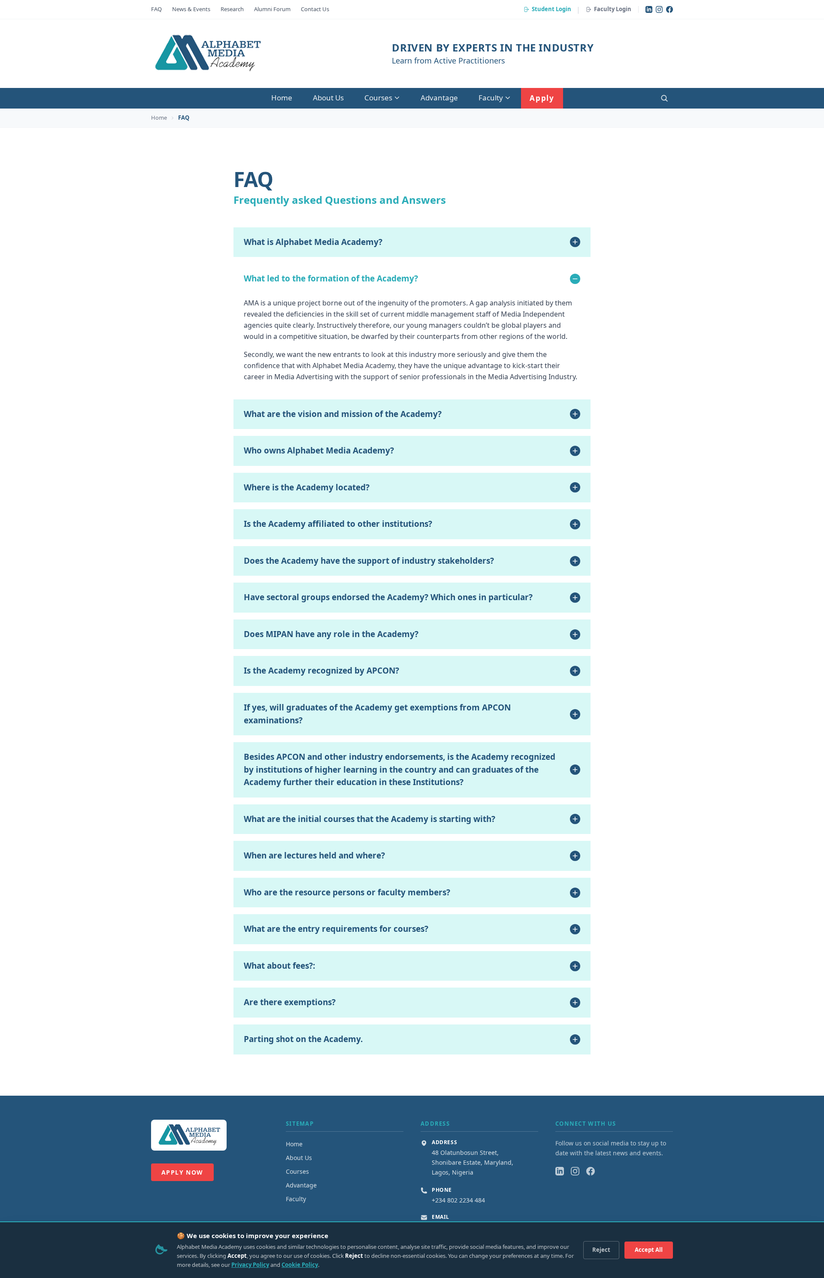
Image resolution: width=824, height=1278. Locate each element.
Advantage (439, 98)
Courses (378, 98)
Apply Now (182, 1172)
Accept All (649, 1250)
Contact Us (315, 9)
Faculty (491, 98)
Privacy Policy (250, 1265)
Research (232, 9)
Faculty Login (612, 9)
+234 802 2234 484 (458, 1200)
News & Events (191, 9)
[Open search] (664, 98)
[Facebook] (669, 9)
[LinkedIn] (648, 9)
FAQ (156, 9)
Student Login (551, 9)
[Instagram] (659, 9)
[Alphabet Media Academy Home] (207, 53)
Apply (542, 98)
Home (281, 98)
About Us (328, 98)
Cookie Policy (300, 1265)
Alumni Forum (272, 9)
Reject (601, 1250)
